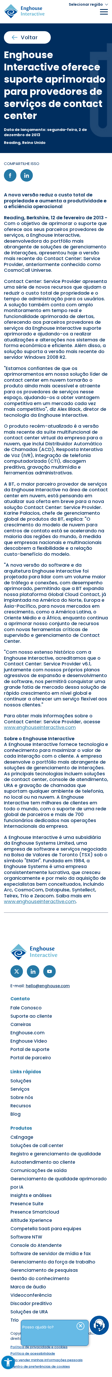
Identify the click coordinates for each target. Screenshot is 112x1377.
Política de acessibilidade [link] (32, 1353)
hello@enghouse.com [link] (48, 986)
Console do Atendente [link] (36, 1245)
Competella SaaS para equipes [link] (45, 1229)
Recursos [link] (20, 1106)
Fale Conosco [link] (26, 1008)
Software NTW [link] (26, 1237)
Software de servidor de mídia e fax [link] (50, 1253)
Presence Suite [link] (26, 1204)
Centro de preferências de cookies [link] (40, 1366)
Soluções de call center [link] (36, 1145)
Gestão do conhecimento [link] (40, 1278)
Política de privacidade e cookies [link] (38, 1347)
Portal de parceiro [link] (30, 1058)
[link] (8, 1362)
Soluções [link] (20, 1081)
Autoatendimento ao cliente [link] (42, 1162)
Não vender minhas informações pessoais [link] (46, 1360)
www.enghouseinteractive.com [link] (40, 727)
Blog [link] (15, 1114)
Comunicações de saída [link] (38, 1170)
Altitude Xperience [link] (31, 1220)
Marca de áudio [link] (28, 1287)
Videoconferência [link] (31, 1295)
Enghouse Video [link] (28, 1041)
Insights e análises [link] (31, 1195)
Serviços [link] (19, 1089)
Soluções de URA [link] (29, 1312)
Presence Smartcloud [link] (34, 1212)
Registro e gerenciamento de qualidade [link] (55, 1154)
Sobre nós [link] (21, 1097)
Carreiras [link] (20, 1024)
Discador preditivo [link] (31, 1303)
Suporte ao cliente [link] (31, 1016)
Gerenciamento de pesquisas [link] (44, 1270)
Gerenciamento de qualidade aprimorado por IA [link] (58, 1183)
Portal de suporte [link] (29, 1049)
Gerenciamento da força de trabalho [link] (52, 1262)
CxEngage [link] (21, 1137)
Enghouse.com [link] (27, 1033)
